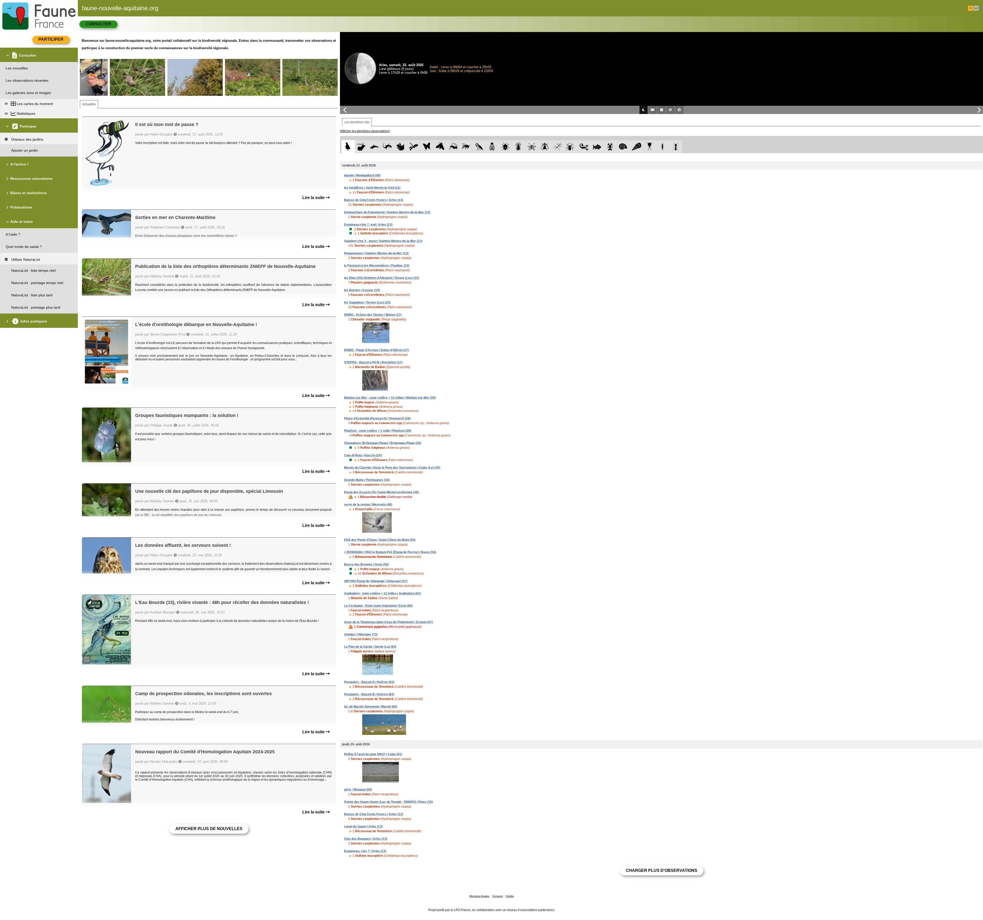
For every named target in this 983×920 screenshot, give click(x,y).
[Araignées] (571, 146)
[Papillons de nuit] (439, 146)
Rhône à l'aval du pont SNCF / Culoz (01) (373, 754)
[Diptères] (544, 146)
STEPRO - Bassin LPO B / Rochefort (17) (373, 362)
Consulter (98, 24)
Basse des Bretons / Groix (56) (366, 564)
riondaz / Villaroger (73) (361, 634)
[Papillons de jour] (426, 146)
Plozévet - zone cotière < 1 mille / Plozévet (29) (377, 431)
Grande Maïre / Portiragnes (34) (367, 480)
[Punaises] (505, 146)
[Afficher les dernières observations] (365, 131)
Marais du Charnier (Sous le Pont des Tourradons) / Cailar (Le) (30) (392, 467)
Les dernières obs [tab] (356, 122)
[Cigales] (492, 146)
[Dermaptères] (662, 146)
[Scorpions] (584, 146)
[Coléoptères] (518, 146)
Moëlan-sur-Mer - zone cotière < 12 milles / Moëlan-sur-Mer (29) (390, 398)
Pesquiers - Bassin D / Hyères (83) (369, 682)
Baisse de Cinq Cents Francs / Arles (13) (373, 200)
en (976, 8)
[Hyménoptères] (466, 146)
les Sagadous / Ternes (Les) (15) (367, 302)
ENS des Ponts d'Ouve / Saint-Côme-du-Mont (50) (379, 540)
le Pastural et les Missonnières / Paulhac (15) (376, 265)
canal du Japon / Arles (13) (363, 826)
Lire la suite (314, 197)
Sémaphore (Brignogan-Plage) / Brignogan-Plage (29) (382, 443)
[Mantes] (479, 146)
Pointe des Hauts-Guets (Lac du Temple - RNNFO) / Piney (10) (388, 802)
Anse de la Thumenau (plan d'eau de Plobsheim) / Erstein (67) (388, 622)
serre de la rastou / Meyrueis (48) (368, 504)
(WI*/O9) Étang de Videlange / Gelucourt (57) (376, 581)
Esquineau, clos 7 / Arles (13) (365, 851)
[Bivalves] (636, 146)
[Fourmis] (675, 146)
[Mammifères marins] (374, 146)
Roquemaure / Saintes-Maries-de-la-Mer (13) (376, 253)
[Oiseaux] (348, 146)
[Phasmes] (557, 146)
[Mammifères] (361, 146)
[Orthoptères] (453, 146)
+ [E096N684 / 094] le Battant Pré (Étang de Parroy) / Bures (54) (390, 552)
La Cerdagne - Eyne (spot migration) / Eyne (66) (378, 606)
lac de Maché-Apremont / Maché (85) (370, 706)
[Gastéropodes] (623, 146)
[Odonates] (413, 146)
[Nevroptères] (531, 146)
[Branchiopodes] (649, 146)
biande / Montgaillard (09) (362, 175)
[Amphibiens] (400, 146)
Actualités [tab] (89, 104)
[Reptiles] (387, 146)
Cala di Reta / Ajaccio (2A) (363, 455)
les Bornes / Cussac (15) (362, 290)
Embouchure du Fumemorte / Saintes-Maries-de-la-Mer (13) (387, 212)
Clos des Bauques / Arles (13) (365, 839)
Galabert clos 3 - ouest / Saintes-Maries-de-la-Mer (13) (383, 241)
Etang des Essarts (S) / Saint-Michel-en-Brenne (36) (381, 492)
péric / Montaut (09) (358, 789)
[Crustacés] (610, 146)
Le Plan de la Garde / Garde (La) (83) (370, 647)
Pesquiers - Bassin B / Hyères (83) (369, 694)
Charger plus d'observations (661, 870)
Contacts (497, 896)
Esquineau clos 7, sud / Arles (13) (368, 224)
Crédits (510, 896)
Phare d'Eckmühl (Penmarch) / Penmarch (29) (377, 418)
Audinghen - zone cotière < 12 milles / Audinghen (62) (382, 593)
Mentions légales (479, 896)
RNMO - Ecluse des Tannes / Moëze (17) (373, 315)
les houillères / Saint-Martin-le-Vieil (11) (372, 188)
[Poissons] (597, 146)
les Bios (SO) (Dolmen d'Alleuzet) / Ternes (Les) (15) (381, 278)
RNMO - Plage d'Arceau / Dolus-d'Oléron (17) (376, 350)
